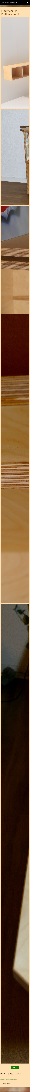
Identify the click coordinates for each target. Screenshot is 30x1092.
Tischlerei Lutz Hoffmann (9, 2)
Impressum (3, 1079)
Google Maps (6, 1083)
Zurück (15, 1067)
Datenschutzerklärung (11, 1079)
